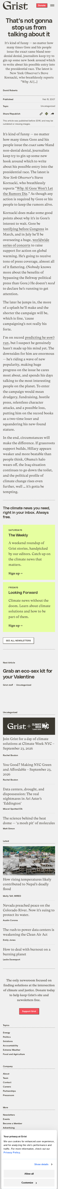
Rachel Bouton (10, 755)
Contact (7, 1082)
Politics (7, 1037)
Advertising (9, 1127)
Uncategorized (48, 106)
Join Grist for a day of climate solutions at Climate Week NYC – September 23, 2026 (28, 743)
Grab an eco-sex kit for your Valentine (27, 673)
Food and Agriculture (14, 1054)
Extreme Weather (11, 1049)
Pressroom (8, 1095)
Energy (6, 1032)
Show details (41, 1164)
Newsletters (9, 1114)
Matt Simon (9, 828)
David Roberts (10, 90)
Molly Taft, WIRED (12, 896)
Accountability (10, 1045)
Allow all (29, 1173)
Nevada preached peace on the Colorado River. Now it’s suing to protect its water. (29, 910)
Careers (7, 1086)
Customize (27, 1182)
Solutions (8, 1041)
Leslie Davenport (11, 959)
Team (5, 1078)
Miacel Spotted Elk (13, 808)
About (6, 1073)
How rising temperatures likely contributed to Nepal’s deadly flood (27, 884)
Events (6, 1119)
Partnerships (9, 1091)
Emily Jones (9, 940)
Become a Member (12, 1123)
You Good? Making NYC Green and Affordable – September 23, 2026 (27, 769)
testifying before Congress (23, 229)
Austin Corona (10, 920)
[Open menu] (52, 5)
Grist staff (8, 685)
